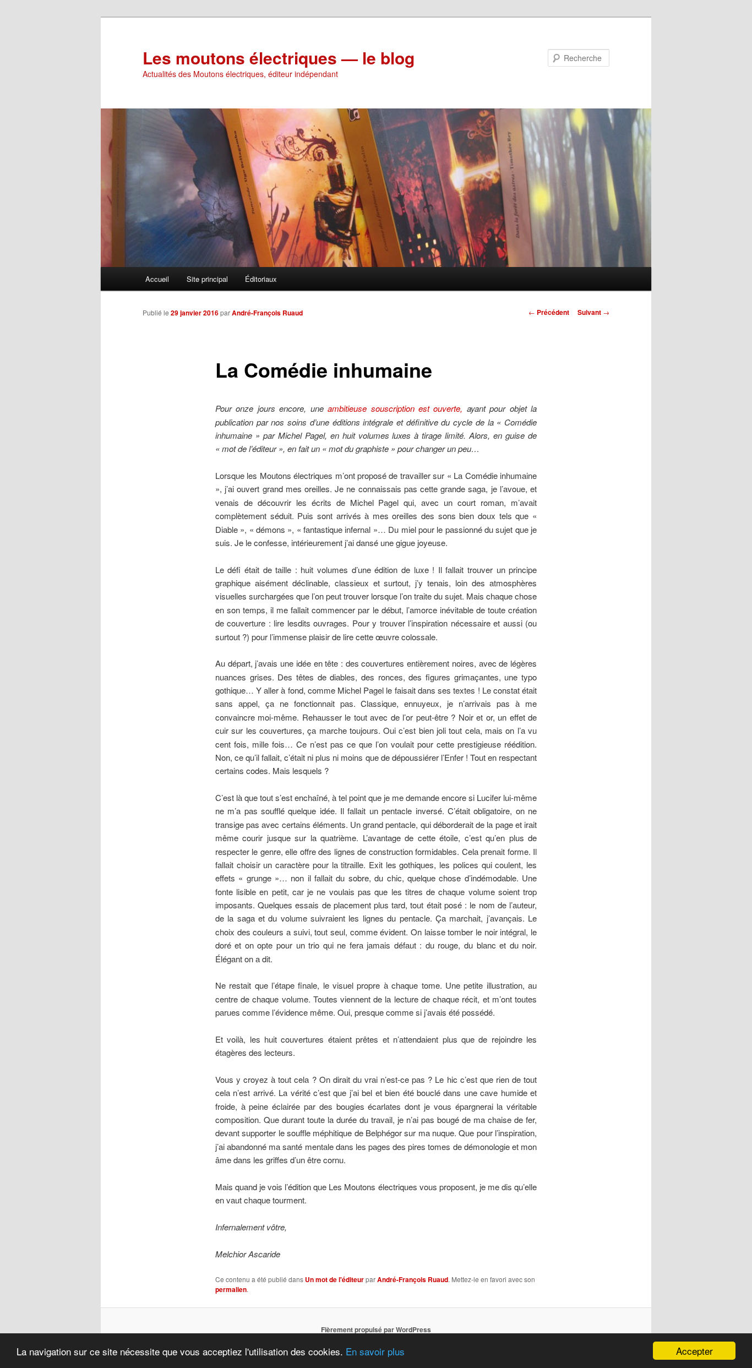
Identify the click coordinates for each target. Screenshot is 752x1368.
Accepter (694, 1351)
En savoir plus (375, 1351)
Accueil (157, 279)
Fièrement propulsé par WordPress (376, 1329)
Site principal (207, 279)
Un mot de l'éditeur (334, 1279)
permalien (231, 1289)
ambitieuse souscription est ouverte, (395, 408)
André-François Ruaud (267, 313)
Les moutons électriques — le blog (279, 57)
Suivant (593, 312)
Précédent (548, 312)
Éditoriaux (261, 279)
